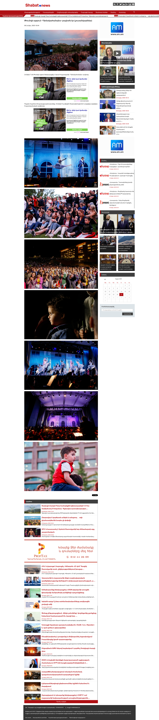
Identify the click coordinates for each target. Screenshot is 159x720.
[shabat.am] (38, 7)
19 (113, 294)
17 (105, 294)
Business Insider (102, 12)
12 (113, 291)
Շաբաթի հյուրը (87, 12)
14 (121, 291)
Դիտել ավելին (61, 702)
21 (121, 294)
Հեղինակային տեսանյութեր (67, 12)
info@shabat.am (75, 707)
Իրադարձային (48, 12)
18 (109, 294)
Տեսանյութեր (107, 43)
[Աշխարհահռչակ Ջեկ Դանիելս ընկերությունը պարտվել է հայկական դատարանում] (126, 71)
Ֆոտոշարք (105, 212)
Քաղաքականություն (32, 12)
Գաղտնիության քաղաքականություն (57, 717)
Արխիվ (104, 275)
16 (129, 291)
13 (117, 291)
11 (109, 291)
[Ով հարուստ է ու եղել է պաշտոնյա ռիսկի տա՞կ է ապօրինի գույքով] (117, 54)
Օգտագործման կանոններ (40, 717)
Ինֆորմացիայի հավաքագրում (77, 717)
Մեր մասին (28, 717)
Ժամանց (122, 12)
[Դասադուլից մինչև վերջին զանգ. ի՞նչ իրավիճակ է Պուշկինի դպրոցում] (108, 71)
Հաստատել (127, 314)
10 (105, 291)
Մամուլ (113, 12)
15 (125, 291)
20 (117, 294)
